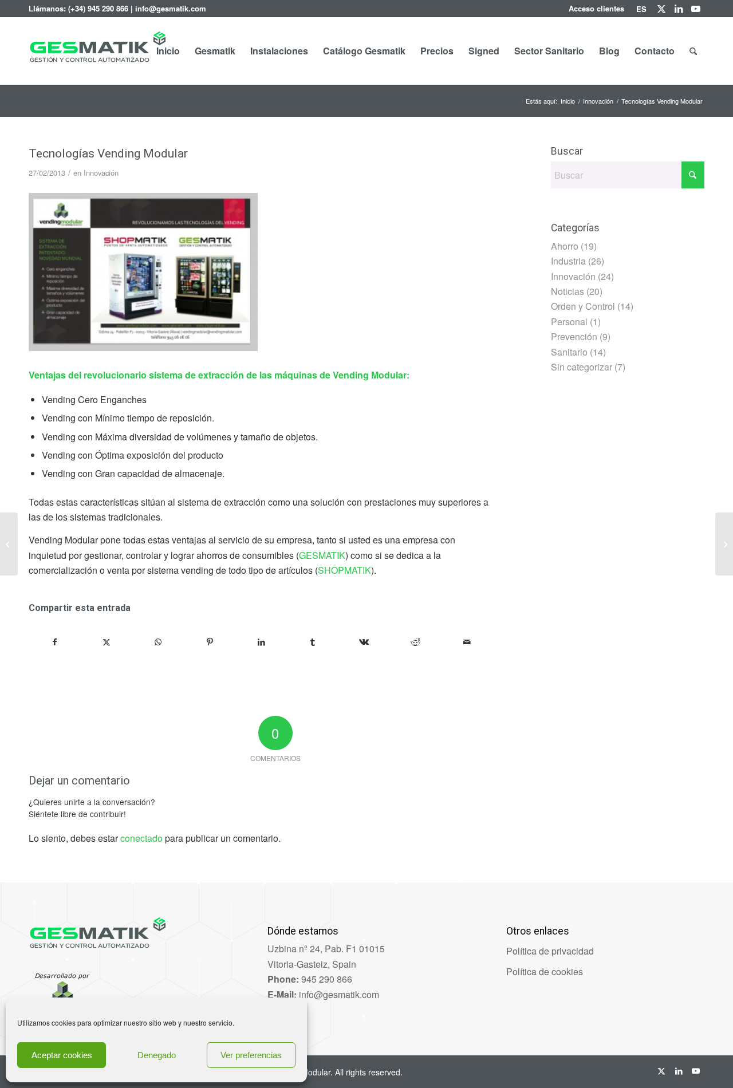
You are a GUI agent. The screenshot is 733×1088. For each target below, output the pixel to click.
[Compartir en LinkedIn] (261, 641)
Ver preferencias (251, 1055)
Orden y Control (583, 306)
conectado (141, 838)
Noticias (567, 291)
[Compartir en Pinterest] (209, 641)
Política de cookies (544, 971)
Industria (568, 260)
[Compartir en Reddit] (415, 641)
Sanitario (569, 351)
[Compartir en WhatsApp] (158, 641)
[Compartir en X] (106, 641)
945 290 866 (326, 978)
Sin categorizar (581, 366)
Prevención (574, 336)
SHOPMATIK (344, 570)
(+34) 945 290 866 (98, 8)
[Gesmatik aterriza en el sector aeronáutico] (9, 544)
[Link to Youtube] (695, 8)
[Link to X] (661, 8)
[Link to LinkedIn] (678, 8)
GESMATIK (322, 555)
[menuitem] (596, 8)
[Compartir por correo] (467, 641)
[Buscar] (693, 51)
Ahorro (564, 246)
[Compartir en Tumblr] (312, 641)
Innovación (101, 172)
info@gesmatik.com (170, 8)
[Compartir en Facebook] (55, 641)
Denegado (156, 1055)
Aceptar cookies (61, 1055)
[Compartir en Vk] (364, 641)
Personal (569, 321)
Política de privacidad (550, 950)
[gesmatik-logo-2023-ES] (97, 65)
